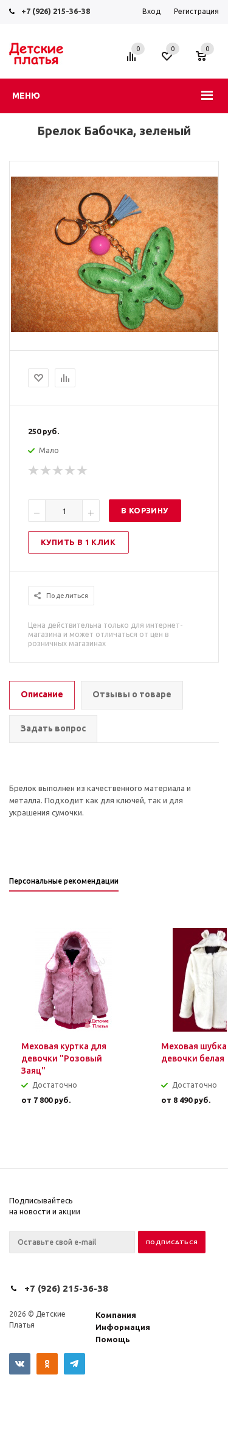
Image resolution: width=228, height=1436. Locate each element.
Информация (122, 1327)
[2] (46, 471)
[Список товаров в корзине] (207, 62)
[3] (58, 471)
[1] (34, 471)
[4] (70, 471)
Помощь (112, 1339)
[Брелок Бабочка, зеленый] (114, 329)
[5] (83, 471)
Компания (115, 1315)
